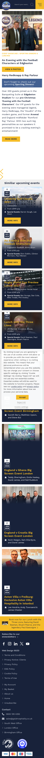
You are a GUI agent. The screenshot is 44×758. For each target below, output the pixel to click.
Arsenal (35, 114)
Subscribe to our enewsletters (11, 635)
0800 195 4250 (13, 714)
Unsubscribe (10, 703)
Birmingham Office (13, 732)
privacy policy (33, 386)
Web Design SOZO (10, 650)
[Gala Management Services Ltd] (6, 6)
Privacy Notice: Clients (15, 660)
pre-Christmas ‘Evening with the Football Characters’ (19, 101)
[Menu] (39, 4)
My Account (10, 684)
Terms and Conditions (14, 655)
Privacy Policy (11, 664)
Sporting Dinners (24, 84)
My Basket (9, 689)
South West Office (13, 723)
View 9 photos (13, 69)
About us (8, 694)
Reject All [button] (21, 402)
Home (7, 698)
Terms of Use (10, 678)
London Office (11, 728)
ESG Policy (9, 669)
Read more (11, 139)
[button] (1, 171)
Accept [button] (22, 397)
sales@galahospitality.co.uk (19, 719)
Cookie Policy (10, 673)
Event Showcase (10, 53)
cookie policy (16, 386)
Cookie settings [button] (21, 407)
